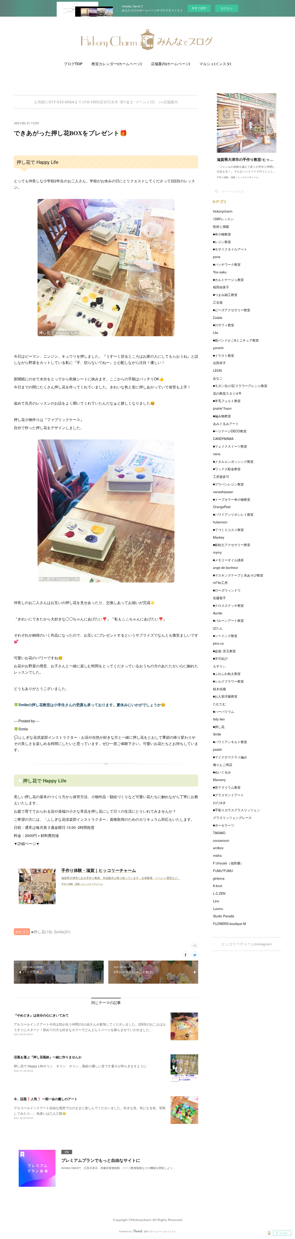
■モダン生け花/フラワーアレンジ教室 (240, 385)
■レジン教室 (222, 241)
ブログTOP (73, 63)
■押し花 (218, 726)
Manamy (219, 779)
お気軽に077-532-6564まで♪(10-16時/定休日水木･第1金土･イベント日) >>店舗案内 (106, 102)
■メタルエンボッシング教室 (233, 461)
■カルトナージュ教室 (228, 279)
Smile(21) (62, 931)
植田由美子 (221, 287)
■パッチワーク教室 (227, 264)
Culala (217, 317)
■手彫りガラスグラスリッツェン (236, 810)
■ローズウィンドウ (227, 590)
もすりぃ (219, 666)
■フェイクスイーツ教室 (230, 446)
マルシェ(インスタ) (215, 63)
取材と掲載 (221, 226)
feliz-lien (219, 719)
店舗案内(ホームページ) (170, 63)
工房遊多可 (221, 476)
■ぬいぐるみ (222, 772)
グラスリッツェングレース (232, 817)
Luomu (218, 908)
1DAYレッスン (223, 219)
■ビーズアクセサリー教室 (231, 310)
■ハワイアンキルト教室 (230, 741)
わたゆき (219, 802)
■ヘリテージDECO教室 (230, 431)
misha (217, 855)
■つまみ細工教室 (225, 294)
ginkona (218, 878)
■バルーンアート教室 (228, 620)
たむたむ (219, 704)
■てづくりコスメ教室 (228, 529)
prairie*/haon (222, 408)
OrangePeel (221, 506)
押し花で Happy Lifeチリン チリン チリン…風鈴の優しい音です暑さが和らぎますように (80, 1066)
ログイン (227, 8)
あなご (218, 378)
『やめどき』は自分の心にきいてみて (41, 1015)
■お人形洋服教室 (225, 696)
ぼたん (218, 628)
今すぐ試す (199, 8)
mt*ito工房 (220, 582)
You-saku (220, 272)
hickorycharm (223, 211)
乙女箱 (218, 302)
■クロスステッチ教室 (228, 605)
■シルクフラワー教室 (228, 681)
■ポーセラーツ (223, 825)
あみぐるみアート (226, 423)
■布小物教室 (222, 234)
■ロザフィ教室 (223, 325)
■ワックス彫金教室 (227, 469)
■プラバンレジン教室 (228, 484)
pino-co (218, 643)
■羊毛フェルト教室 (227, 400)
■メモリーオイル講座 (228, 560)
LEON (217, 370)
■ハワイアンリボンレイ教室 (233, 514)
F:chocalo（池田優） (228, 863)
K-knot (217, 885)
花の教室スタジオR (227, 393)
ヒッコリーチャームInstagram (246, 944)
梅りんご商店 (222, 764)
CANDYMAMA (223, 438)
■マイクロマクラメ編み (230, 757)
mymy (217, 552)
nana (216, 454)
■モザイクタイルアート (230, 249)
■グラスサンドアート (228, 795)
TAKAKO (219, 832)
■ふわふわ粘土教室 (227, 673)
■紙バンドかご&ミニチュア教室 (236, 340)
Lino (216, 901)
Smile (217, 734)
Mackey (218, 537)
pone (216, 256)
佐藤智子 (219, 597)
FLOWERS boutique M (229, 923)
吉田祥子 (219, 362)
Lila (215, 332)
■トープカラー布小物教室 (231, 499)
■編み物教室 (222, 416)
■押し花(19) (41, 931)
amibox (218, 847)
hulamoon (220, 522)
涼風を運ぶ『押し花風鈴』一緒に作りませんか (48, 1057)
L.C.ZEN (219, 893)
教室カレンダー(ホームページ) (116, 63)
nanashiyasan (223, 491)
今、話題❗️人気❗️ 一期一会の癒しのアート (45, 1098)
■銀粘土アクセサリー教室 (231, 544)
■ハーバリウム (223, 711)
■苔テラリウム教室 (227, 787)
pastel (217, 749)
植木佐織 (219, 689)
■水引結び (220, 658)
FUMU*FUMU (223, 870)
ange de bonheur (225, 567)
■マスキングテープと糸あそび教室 (238, 575)
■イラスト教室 (223, 355)
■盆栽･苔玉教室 (224, 651)
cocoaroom (221, 840)
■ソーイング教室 (225, 635)
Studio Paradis (223, 916)
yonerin (218, 347)
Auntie (217, 613)
